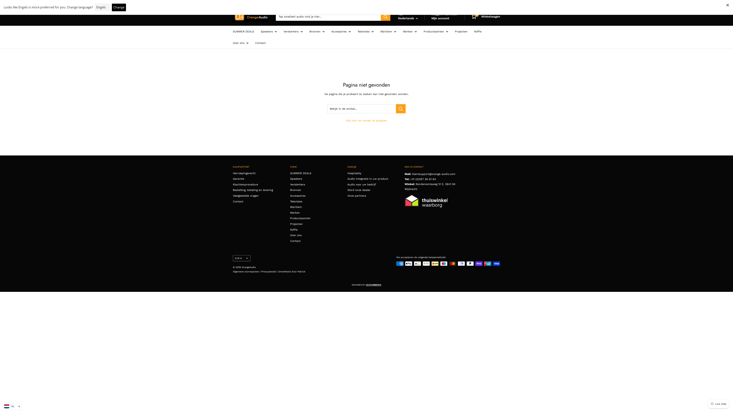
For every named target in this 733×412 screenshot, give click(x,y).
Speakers (267, 31)
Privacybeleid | (269, 271)
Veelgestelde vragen (246, 195)
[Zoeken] (385, 16)
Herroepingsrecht (244, 173)
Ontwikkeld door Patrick (291, 271)
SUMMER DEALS (243, 31)
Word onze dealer (359, 190)
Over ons (238, 42)
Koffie (478, 31)
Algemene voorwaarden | (247, 271)
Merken (408, 31)
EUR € (238, 258)
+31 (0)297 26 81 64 (423, 179)
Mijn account (440, 18)
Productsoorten (434, 31)
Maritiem (386, 31)
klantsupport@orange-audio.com (433, 173)
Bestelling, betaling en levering (253, 190)
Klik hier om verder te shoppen (366, 120)
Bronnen (314, 31)
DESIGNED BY (366, 285)
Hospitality (354, 173)
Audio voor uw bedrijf (361, 184)
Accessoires (339, 31)
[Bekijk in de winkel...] (401, 108)
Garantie (238, 178)
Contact (260, 42)
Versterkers (291, 31)
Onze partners (356, 195)
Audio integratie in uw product (367, 178)
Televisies (364, 31)
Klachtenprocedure (245, 184)
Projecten (461, 31)
